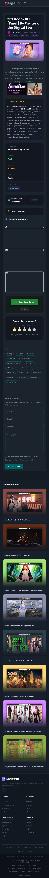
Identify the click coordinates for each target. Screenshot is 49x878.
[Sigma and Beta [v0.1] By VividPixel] (24, 537)
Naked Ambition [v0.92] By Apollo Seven (19, 626)
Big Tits (4, 826)
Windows (35, 35)
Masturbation (27, 368)
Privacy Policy (30, 832)
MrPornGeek (39, 847)
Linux (27, 811)
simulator (11, 377)
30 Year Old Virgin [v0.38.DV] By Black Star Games (23, 731)
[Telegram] (4, 790)
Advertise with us (19, 865)
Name (10, 411)
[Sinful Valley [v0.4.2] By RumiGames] (24, 502)
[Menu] (24, 3)
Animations (5, 808)
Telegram (29, 822)
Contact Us (29, 826)
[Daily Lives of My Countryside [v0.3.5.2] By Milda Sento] (24, 748)
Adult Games (12, 35)
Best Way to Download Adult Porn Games (24, 869)
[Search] (18, 3)
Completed (24, 35)
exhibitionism (24, 358)
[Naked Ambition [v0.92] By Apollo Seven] (24, 607)
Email (10, 419)
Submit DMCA (24, 875)
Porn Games (28, 847)
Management (12, 368)
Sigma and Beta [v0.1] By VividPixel (17, 555)
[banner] (24, 94)
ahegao (19, 354)
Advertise (5, 811)
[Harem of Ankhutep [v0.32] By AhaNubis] (24, 678)
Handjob (29, 363)
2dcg (3, 836)
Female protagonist (14, 363)
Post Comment (14, 466)
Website (10, 426)
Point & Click (24, 372)
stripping (22, 377)
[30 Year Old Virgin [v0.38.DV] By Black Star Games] (24, 713)
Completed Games (8, 805)
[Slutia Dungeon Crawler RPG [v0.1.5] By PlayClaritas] (24, 572)
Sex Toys (37, 372)
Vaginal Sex (11, 382)
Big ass (4, 839)
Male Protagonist (7, 822)
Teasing (34, 377)
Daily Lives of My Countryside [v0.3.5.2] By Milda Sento (24, 767)
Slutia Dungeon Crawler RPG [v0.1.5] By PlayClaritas (23, 590)
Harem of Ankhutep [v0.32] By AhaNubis (19, 696)
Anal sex (30, 354)
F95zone (30, 851)
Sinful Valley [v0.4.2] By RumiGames (18, 520)
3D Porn (17, 847)
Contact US (13, 872)
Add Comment (13, 435)
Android (28, 805)
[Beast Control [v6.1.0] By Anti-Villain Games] (24, 643)
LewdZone (21, 851)
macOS (28, 808)
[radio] (14, 330)
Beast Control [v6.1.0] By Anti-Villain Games (20, 661)
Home (23, 872)
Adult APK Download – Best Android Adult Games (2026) (24, 861)
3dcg (9, 354)
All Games (5, 802)
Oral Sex (10, 372)
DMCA (28, 829)
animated (11, 358)
